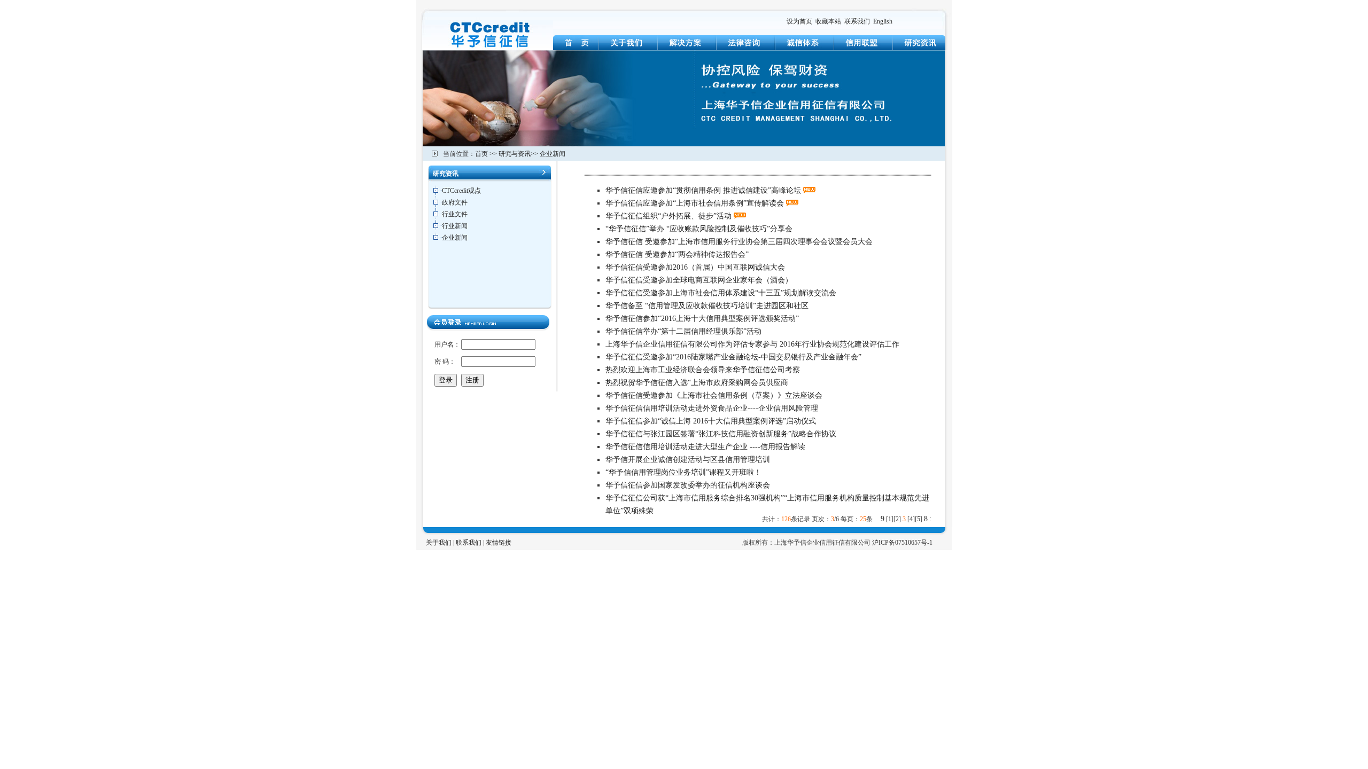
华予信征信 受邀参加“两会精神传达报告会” (677, 254)
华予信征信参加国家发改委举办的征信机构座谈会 (687, 485)
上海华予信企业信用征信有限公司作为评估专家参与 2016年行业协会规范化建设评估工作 (752, 344)
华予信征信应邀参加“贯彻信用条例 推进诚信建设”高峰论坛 (703, 190)
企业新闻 (552, 154)
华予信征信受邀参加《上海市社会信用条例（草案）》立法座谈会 (713, 395)
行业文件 (455, 214)
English (882, 21)
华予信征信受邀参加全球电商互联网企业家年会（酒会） (698, 280)
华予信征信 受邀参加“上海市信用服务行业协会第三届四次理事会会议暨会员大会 (739, 242)
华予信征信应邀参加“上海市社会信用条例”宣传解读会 (694, 203)
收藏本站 (828, 21)
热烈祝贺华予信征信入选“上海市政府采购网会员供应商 (696, 383)
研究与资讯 (515, 154)
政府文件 (455, 202)
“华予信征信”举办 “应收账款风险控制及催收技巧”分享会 (698, 229)
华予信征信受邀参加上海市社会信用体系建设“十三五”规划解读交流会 (720, 293)
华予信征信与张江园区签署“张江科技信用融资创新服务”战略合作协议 (720, 434)
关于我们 (439, 542)
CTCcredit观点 (461, 190)
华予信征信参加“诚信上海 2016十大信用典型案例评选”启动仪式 (710, 421)
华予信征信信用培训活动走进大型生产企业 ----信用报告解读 (705, 447)
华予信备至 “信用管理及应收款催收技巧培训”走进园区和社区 (707, 306)
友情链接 (498, 542)
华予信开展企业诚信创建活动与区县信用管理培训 (687, 460)
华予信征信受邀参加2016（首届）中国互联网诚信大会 (695, 267)
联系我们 (857, 21)
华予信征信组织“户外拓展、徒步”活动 (668, 216)
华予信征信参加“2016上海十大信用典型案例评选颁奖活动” (702, 319)
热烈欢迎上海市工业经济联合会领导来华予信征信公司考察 (702, 370)
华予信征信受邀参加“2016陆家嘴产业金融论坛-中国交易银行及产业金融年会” (733, 357)
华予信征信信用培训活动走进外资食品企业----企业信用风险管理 (711, 408)
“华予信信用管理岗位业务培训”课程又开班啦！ (683, 472)
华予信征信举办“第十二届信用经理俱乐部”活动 (683, 331)
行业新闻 (455, 226)
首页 (481, 154)
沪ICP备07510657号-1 (902, 542)
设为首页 (799, 21)
